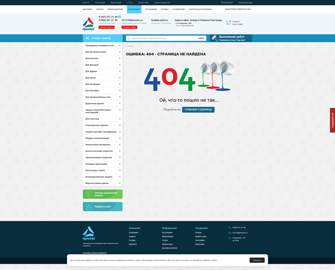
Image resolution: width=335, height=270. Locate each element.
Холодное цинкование (96, 163)
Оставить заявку (129, 27)
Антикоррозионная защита (98, 176)
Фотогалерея (100, 2)
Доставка (87, 9)
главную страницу (198, 109)
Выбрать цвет (200, 236)
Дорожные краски (94, 103)
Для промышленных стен (98, 97)
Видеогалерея (116, 2)
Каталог (198, 232)
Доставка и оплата (169, 248)
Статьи (130, 2)
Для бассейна (92, 90)
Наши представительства (238, 9)
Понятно (257, 260)
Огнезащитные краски (96, 125)
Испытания (151, 9)
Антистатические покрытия (99, 151)
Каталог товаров (101, 38)
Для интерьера (92, 84)
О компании (179, 9)
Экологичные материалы (97, 144)
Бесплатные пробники (200, 9)
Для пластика (92, 118)
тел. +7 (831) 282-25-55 (185, 25)
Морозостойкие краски (96, 183)
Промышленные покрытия (98, 157)
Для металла (91, 58)
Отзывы (165, 9)
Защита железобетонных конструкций (98, 111)
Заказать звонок (106, 27)
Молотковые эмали (95, 170)
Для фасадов (92, 64)
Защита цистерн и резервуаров (101, 131)
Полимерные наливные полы (99, 45)
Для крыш (90, 77)
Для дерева (91, 71)
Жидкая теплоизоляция (97, 138)
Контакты (133, 244)
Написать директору (162, 2)
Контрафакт (134, 9)
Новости (86, 2)
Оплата (100, 9)
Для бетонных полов (95, 51)
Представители (115, 9)
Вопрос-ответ (144, 2)
